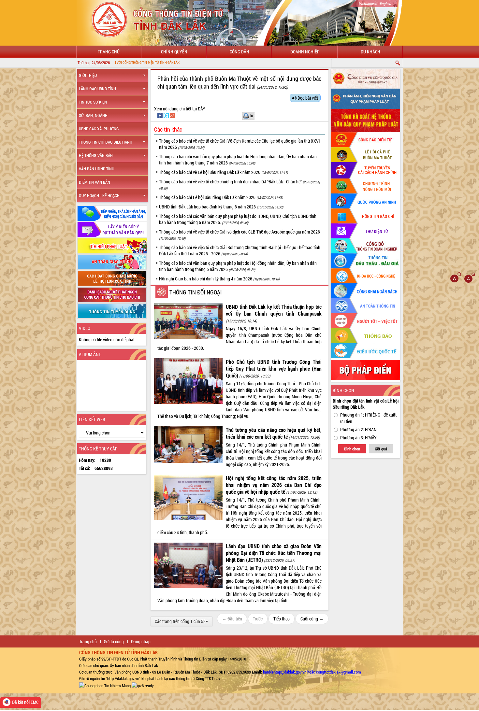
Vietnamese (368, 3)
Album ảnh (90, 354)
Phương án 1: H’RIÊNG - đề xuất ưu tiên (368, 418)
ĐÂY (201, 109)
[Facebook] (160, 115)
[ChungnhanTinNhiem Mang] (105, 685)
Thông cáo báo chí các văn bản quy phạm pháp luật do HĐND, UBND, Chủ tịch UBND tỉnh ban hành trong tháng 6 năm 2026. (237, 219)
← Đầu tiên (232, 619)
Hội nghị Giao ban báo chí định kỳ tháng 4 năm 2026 (219, 279)
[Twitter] (167, 115)
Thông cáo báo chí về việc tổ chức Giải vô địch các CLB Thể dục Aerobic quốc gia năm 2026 (239, 235)
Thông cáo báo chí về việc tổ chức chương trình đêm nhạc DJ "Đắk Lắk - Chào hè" (239, 184)
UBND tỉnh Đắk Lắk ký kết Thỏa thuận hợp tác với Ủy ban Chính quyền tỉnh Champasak (274, 310)
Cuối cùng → (312, 619)
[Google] (172, 115)
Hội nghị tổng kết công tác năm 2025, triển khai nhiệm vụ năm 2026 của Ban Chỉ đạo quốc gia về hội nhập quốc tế (274, 485)
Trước (258, 619)
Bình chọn (352, 449)
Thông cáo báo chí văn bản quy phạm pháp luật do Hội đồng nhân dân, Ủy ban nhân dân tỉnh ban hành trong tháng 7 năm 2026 (238, 159)
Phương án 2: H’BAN (358, 429)
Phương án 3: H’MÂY (358, 437)
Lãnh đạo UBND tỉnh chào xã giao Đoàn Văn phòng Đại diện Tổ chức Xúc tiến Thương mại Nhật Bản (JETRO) (274, 553)
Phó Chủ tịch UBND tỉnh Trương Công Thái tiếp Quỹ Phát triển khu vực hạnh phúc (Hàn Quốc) (274, 368)
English (385, 3)
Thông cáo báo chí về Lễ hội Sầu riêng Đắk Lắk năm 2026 (223, 172)
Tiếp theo (281, 619)
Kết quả (381, 449)
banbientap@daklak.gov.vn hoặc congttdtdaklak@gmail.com (312, 672)
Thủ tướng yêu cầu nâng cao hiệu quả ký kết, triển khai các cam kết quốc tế (274, 433)
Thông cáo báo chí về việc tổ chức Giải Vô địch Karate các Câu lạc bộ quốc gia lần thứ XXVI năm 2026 (239, 144)
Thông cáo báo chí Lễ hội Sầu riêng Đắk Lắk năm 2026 (221, 197)
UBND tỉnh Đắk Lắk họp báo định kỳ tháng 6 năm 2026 (221, 207)
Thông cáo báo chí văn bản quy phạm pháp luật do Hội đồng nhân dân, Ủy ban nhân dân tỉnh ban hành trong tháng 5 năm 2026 (238, 266)
